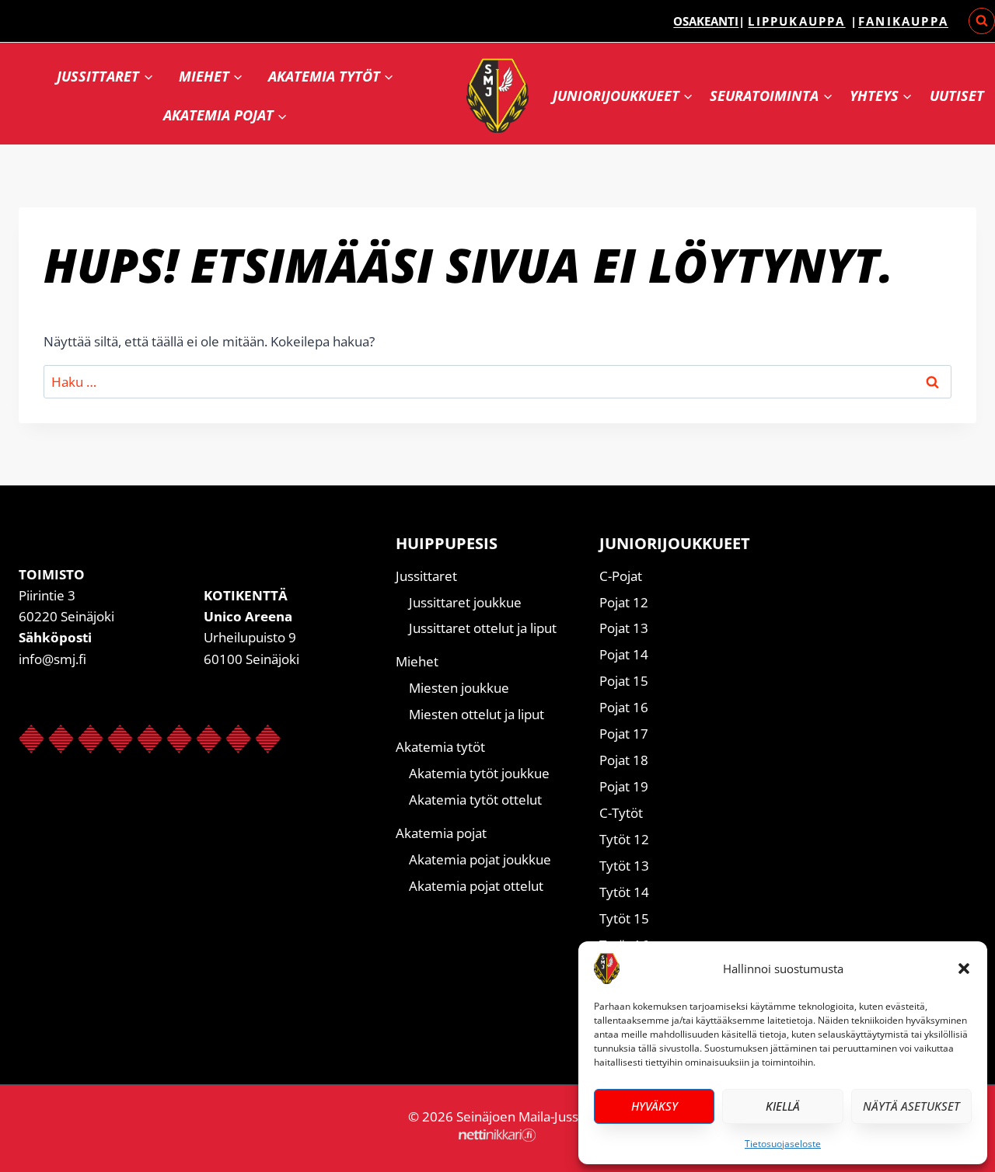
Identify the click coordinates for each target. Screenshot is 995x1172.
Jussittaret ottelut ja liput (483, 628)
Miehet (417, 661)
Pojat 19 (623, 786)
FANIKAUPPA (903, 21)
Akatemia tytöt (440, 747)
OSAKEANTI (705, 21)
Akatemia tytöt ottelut (475, 800)
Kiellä (783, 1106)
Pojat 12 (623, 602)
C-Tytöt (621, 813)
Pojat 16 (623, 707)
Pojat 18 (623, 760)
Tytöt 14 (624, 892)
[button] (964, 968)
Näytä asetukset (911, 1106)
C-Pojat (620, 576)
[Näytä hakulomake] (982, 21)
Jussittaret (426, 576)
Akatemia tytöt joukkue (479, 773)
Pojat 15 (623, 681)
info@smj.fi (52, 659)
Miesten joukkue (459, 688)
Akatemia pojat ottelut (476, 886)
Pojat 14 (623, 654)
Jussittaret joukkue (465, 602)
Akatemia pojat (441, 833)
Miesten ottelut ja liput (476, 714)
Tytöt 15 (624, 918)
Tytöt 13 (624, 866)
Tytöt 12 (624, 839)
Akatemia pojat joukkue (480, 859)
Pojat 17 (623, 733)
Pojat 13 (623, 628)
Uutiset (957, 95)
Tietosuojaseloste (783, 1143)
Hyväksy (654, 1106)
